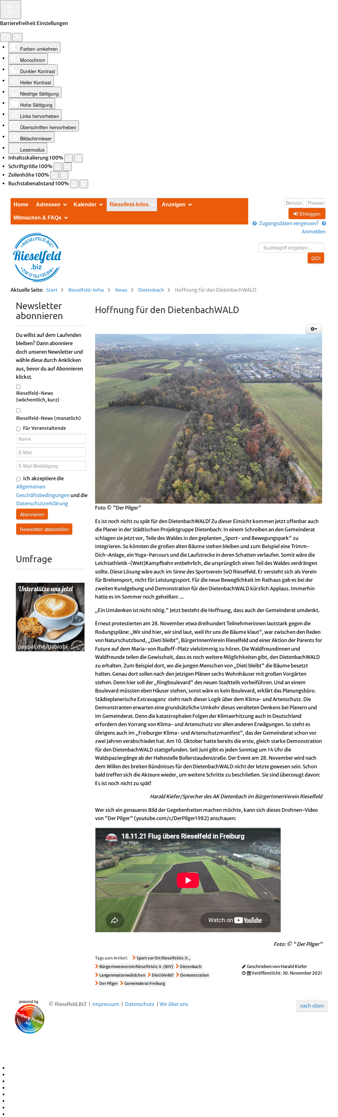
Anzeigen (174, 204)
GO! (316, 257)
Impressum (105, 1004)
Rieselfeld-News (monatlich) (48, 418)
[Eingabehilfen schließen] (17, 37)
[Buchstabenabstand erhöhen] (84, 184)
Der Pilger (108, 983)
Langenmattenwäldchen (122, 975)
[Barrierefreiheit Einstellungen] (10, 9)
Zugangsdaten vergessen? (289, 223)
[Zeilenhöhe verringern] (54, 175)
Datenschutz (139, 1004)
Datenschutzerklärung (42, 503)
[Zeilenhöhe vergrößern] (64, 175)
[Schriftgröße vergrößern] (67, 166)
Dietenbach (191, 966)
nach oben (312, 1006)
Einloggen (310, 213)
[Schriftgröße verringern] (57, 166)
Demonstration (194, 975)
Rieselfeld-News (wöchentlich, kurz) (37, 396)
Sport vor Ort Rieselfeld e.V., (163, 957)
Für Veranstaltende (44, 428)
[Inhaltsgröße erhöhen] (78, 158)
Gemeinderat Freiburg (144, 983)
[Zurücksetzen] (5, 37)
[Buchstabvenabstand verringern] (74, 184)
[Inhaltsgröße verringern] (68, 158)
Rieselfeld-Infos (129, 204)
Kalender (85, 204)
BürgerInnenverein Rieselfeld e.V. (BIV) (136, 966)
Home (21, 204)
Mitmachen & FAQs (37, 217)
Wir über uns (173, 1004)
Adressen (48, 204)
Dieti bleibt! (163, 975)
